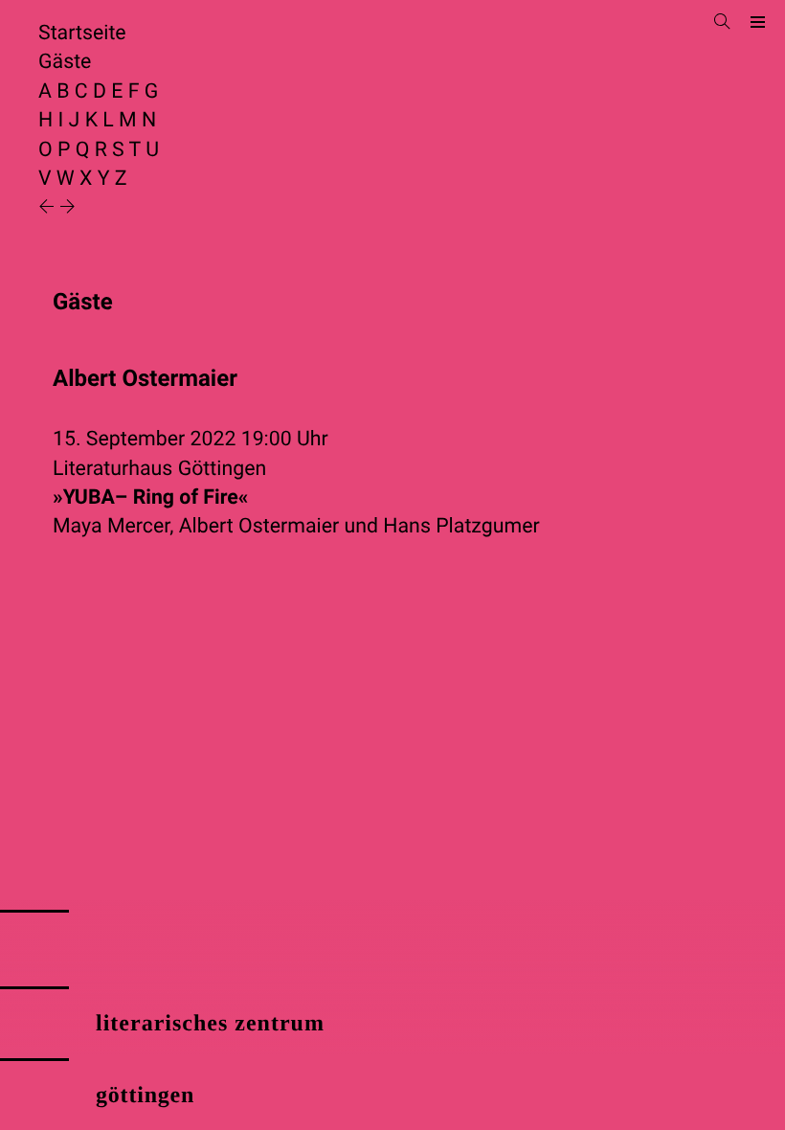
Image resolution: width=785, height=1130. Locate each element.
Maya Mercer (111, 526)
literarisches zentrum (210, 1023)
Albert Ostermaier (259, 526)
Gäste (64, 62)
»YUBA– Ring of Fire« (150, 497)
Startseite (82, 33)
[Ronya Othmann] (67, 208)
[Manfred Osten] (48, 208)
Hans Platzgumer (461, 526)
